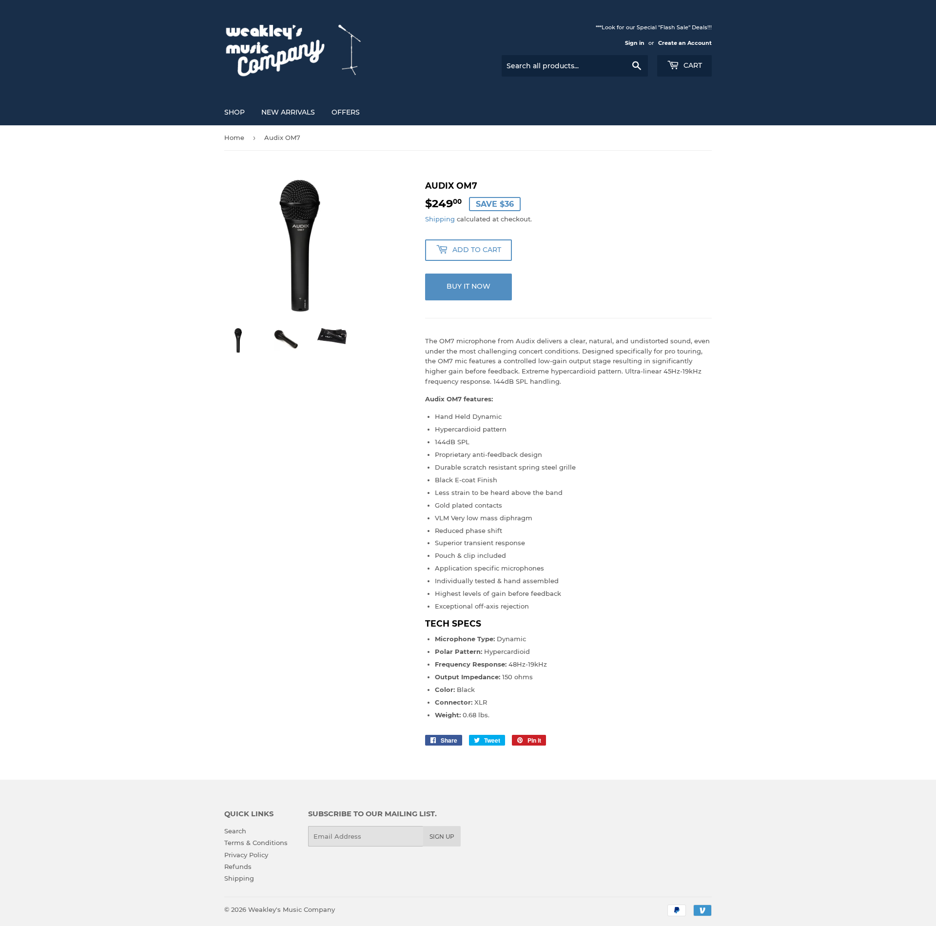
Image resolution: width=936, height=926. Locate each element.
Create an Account (685, 42)
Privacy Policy (246, 855)
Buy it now (468, 286)
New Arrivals (288, 112)
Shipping (440, 219)
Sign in (634, 42)
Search (235, 831)
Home (234, 137)
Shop (234, 112)
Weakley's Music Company (291, 909)
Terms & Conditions (256, 843)
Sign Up (441, 836)
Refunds (238, 866)
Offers (346, 112)
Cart (692, 65)
